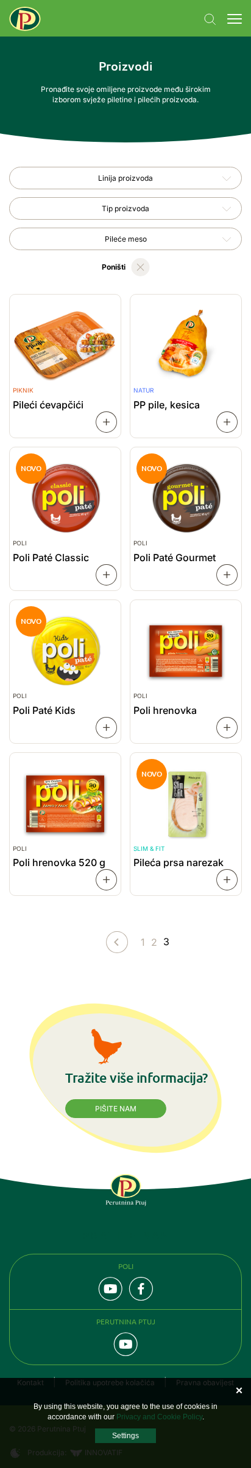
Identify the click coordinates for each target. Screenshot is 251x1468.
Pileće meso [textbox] (126, 238)
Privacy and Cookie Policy (159, 1417)
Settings (125, 1435)
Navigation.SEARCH (210, 19)
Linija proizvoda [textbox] (125, 178)
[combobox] (125, 178)
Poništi (113, 266)
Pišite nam (115, 1108)
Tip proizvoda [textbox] (125, 208)
